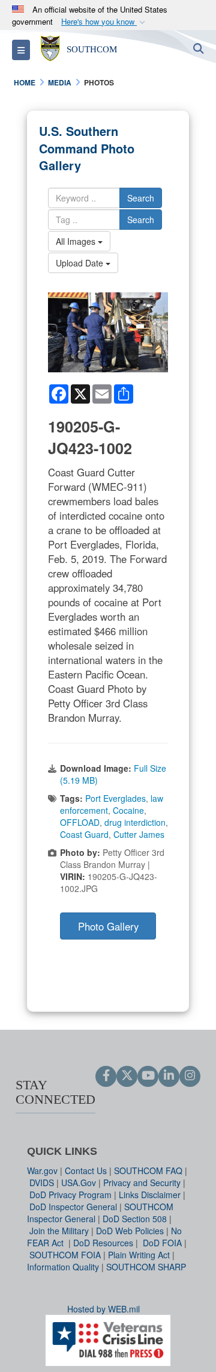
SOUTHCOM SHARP (146, 1267)
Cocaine (128, 810)
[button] (104, 22)
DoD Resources (103, 1243)
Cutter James (138, 834)
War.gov (42, 1170)
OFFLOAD (80, 822)
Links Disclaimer (150, 1195)
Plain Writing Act (139, 1255)
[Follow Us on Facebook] (105, 1076)
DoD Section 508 (135, 1219)
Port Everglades (115, 798)
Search (140, 198)
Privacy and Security (142, 1183)
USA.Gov (78, 1183)
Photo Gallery (108, 926)
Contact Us (86, 1170)
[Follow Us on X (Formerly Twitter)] (126, 1076)
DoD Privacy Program (70, 1195)
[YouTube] (147, 1076)
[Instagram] (189, 1076)
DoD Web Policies (130, 1231)
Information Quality (63, 1267)
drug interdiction (135, 822)
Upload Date (81, 263)
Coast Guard (84, 834)
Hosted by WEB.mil (103, 1309)
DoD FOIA (162, 1243)
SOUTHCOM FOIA (65, 1255)
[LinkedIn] (168, 1076)
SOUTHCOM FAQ (148, 1170)
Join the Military (59, 1231)
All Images (77, 241)
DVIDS (41, 1183)
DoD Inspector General (73, 1207)
